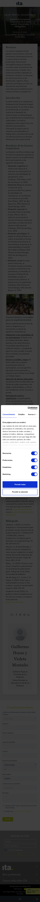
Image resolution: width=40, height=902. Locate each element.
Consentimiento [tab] (9, 414)
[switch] (34, 460)
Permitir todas (20, 484)
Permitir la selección (20, 492)
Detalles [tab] (21, 414)
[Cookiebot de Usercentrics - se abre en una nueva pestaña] (28, 408)
